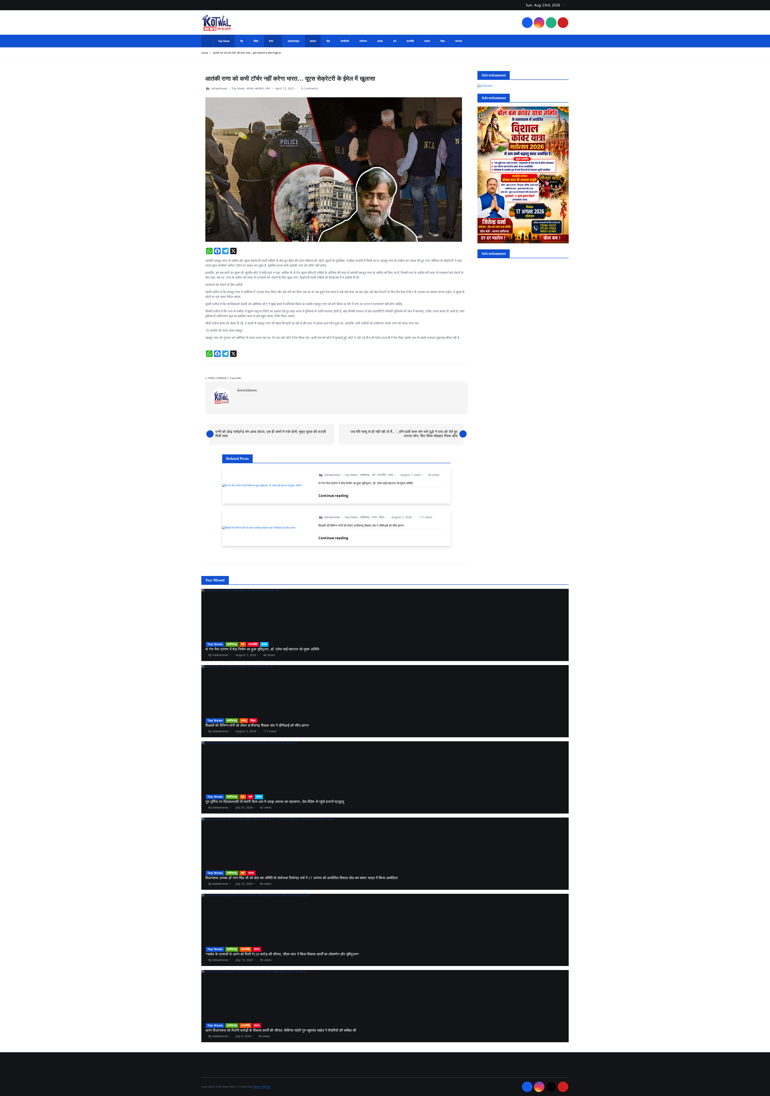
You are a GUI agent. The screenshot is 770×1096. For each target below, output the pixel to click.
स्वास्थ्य (458, 41)
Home (204, 53)
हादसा (380, 41)
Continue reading (333, 495)
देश (241, 41)
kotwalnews (219, 88)
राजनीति (410, 41)
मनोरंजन (363, 41)
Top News (224, 41)
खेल (328, 41)
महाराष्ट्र (259, 88)
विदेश (256, 41)
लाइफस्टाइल (293, 41)
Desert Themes (262, 1086)
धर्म (394, 41)
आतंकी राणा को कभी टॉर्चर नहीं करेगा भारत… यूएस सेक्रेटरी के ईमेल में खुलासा (247, 53)
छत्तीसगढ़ (365, 475)
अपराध (313, 41)
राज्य (271, 41)
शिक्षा (443, 41)
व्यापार (427, 41)
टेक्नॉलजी (344, 41)
